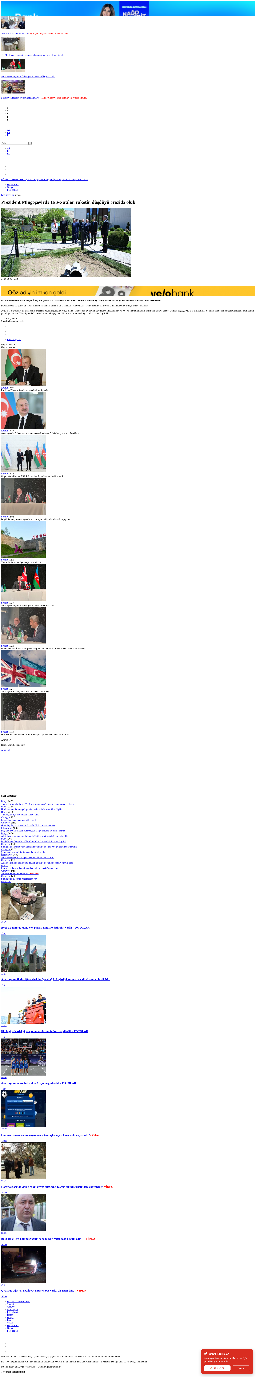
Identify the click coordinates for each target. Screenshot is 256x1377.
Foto (80, 179)
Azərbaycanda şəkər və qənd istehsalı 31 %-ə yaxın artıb (27, 857)
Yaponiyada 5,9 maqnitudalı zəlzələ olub (20, 814)
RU (9, 135)
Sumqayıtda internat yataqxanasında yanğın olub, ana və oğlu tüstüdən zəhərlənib (39, 846)
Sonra (241, 1368)
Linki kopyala (14, 339)
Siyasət (28, 179)
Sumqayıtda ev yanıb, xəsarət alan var (19, 878)
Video (85, 179)
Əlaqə (10, 187)
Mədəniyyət (47, 179)
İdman (67, 179)
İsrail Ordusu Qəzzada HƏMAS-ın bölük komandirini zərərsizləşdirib (33, 841)
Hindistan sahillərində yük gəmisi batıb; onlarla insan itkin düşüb (31, 809)
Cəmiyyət (36, 179)
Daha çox (6, 881)
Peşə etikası (12, 190)
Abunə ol (5, 750)
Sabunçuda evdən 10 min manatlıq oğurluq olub (23, 852)
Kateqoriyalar (8, 195)
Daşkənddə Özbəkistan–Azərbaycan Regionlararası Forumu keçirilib (33, 830)
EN (8, 132)
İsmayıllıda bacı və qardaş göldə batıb (18, 820)
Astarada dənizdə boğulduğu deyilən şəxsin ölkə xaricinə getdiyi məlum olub (37, 862)
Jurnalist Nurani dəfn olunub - (20, 873)
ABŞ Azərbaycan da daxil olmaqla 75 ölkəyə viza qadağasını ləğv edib (34, 836)
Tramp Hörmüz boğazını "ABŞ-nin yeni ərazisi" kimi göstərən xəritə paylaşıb (37, 804)
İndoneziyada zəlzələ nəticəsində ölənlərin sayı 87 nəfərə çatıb (30, 868)
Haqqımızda (13, 184)
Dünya (74, 179)
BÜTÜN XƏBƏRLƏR (12, 179)
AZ (8, 130)
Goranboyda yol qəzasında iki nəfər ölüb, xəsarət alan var (28, 825)
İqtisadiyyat (58, 179)
